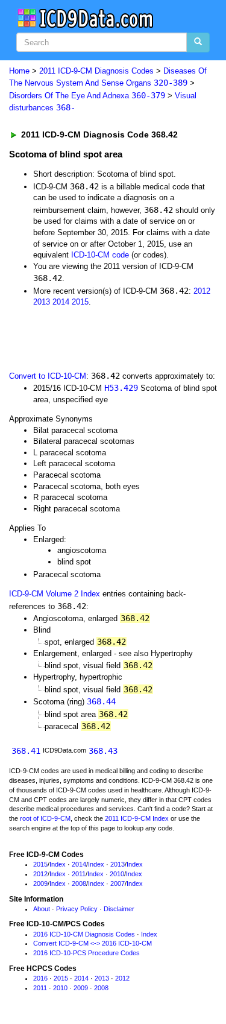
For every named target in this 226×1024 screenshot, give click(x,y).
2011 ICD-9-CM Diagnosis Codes (96, 70)
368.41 (25, 751)
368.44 (101, 701)
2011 (79, 873)
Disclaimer (119, 908)
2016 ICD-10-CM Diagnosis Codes (84, 934)
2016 (40, 978)
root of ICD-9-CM (45, 818)
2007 (117, 883)
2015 (80, 301)
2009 (40, 883)
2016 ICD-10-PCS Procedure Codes (86, 952)
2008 (79, 883)
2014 (60, 301)
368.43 (103, 751)
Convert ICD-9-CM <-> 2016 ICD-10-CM (92, 943)
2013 (41, 301)
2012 (201, 291)
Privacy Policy (77, 908)
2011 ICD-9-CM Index (137, 818)
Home (19, 70)
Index (57, 864)
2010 (117, 873)
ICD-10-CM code (100, 254)
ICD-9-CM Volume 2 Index (54, 593)
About (41, 908)
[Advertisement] (96, 338)
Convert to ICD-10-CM (47, 376)
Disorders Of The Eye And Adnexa (87, 95)
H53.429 (121, 388)
